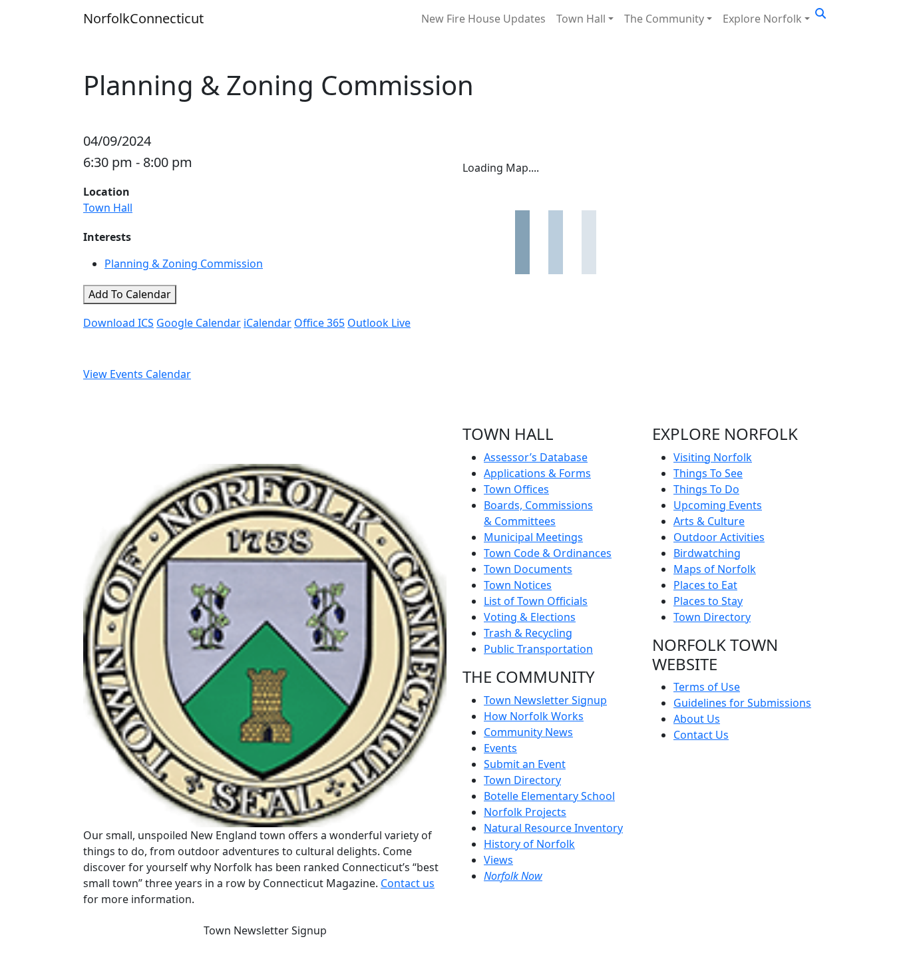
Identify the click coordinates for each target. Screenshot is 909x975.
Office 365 (319, 322)
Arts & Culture (709, 521)
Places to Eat (705, 585)
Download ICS (118, 322)
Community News (528, 732)
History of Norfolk (529, 844)
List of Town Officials (536, 601)
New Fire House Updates (483, 18)
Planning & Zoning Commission (183, 263)
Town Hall (581, 18)
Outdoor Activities (719, 537)
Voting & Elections (530, 617)
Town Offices (516, 489)
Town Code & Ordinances (548, 553)
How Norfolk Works (534, 716)
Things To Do (706, 489)
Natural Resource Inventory (553, 828)
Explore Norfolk (762, 18)
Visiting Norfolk (712, 457)
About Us (696, 718)
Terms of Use (706, 687)
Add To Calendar (130, 294)
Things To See (708, 473)
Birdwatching (707, 553)
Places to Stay (708, 601)
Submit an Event (525, 764)
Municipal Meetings (533, 537)
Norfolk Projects (525, 812)
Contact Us (701, 734)
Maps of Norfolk (714, 569)
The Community (664, 18)
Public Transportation (538, 649)
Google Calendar (198, 322)
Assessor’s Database (536, 457)
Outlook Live (379, 322)
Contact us (408, 883)
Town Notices (518, 585)
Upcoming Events (717, 505)
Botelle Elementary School (549, 796)
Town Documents (528, 569)
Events (500, 748)
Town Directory (522, 780)
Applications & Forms (537, 473)
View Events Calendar (137, 374)
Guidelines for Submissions (742, 702)
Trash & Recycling (528, 633)
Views (498, 860)
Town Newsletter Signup (265, 930)
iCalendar (267, 322)
